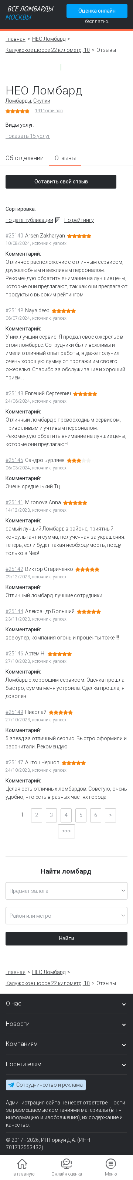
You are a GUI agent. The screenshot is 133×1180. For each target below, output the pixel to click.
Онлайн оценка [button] (66, 1174)
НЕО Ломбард (48, 39)
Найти (66, 938)
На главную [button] (22, 1174)
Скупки (41, 101)
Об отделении (25, 158)
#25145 (14, 460)
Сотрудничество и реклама (49, 1085)
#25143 (14, 393)
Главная (15, 39)
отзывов (49, 110)
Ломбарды (18, 101)
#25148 (14, 310)
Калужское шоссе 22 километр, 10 (48, 50)
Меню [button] (111, 1174)
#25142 (14, 569)
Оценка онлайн (97, 11)
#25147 (14, 762)
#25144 (14, 611)
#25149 (14, 712)
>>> (66, 831)
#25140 (14, 236)
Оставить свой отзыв (61, 182)
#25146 (14, 654)
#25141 (14, 502)
